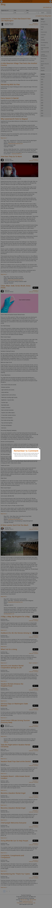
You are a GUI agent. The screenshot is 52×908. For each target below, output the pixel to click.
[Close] (40, 448)
